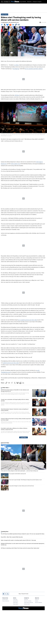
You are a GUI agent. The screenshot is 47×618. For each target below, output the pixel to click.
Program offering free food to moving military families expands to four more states (16, 419)
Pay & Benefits (23, 1)
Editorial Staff (27, 604)
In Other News (5, 387)
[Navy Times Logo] (15, 2)
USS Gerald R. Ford (15, 163)
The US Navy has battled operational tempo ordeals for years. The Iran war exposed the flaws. (22, 534)
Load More (23, 437)
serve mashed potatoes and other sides (27, 320)
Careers (36, 600)
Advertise (26, 599)
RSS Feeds (15, 602)
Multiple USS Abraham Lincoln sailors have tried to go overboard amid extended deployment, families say (22, 544)
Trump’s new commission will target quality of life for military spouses (15, 400)
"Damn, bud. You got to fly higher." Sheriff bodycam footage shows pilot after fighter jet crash (25, 479)
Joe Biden (16, 65)
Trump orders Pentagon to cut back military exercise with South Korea (21, 485)
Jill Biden (17, 95)
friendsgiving (16, 68)
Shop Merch (15, 604)
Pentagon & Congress (37, 1)
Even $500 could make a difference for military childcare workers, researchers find (14, 428)
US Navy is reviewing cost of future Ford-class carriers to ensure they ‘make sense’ (20, 548)
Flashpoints (29, 1)
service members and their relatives (33, 68)
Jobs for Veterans (38, 602)
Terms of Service (5, 600)
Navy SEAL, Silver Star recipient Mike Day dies (12, 537)
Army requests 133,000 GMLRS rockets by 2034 (17, 473)
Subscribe (15, 599)
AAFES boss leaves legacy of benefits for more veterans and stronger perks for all (15, 390)
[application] (23, 457)
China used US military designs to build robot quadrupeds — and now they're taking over (19, 470)
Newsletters (15, 600)
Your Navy (4, 14)
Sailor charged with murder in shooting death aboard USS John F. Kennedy (18, 540)
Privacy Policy (5, 599)
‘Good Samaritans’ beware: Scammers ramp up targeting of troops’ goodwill (14, 409)
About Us (37, 599)
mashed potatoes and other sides (11, 363)
